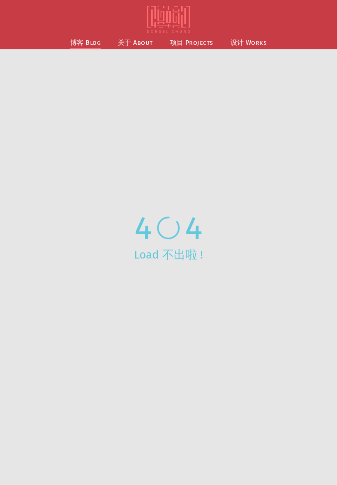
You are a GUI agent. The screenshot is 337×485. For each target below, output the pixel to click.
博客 (85, 42)
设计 (249, 42)
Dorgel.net (168, 19)
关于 (135, 42)
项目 (191, 42)
